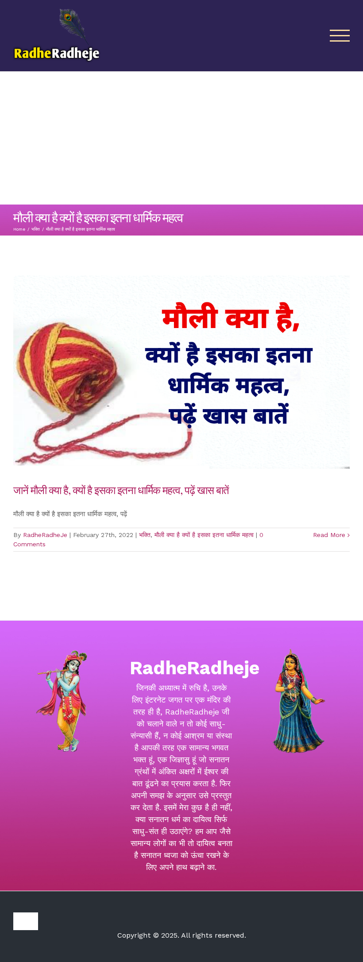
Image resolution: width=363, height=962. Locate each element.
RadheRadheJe (45, 534)
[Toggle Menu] (340, 36)
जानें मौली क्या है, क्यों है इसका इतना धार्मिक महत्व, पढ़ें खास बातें (122, 490)
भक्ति (145, 534)
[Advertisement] (181, 138)
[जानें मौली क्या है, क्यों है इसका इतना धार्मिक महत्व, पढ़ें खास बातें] (181, 372)
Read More (329, 534)
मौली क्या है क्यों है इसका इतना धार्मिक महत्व (204, 534)
